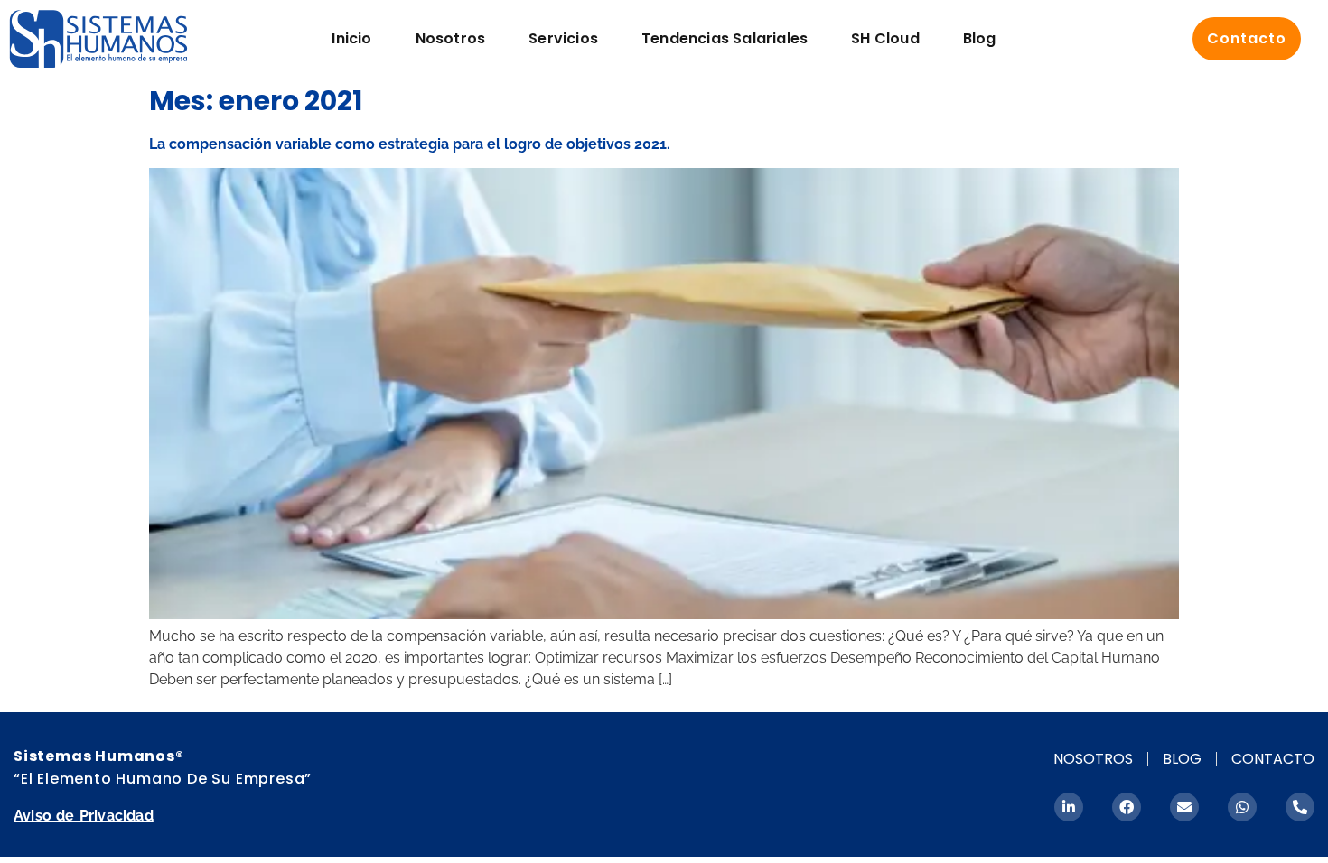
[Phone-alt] (1300, 807)
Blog (979, 38)
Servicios (563, 38)
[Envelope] (1184, 807)
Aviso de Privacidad (84, 815)
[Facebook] (1126, 807)
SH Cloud (885, 38)
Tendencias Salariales (724, 38)
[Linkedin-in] (1068, 807)
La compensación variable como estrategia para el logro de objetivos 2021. (409, 144)
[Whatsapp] (1242, 807)
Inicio (351, 38)
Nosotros (451, 38)
